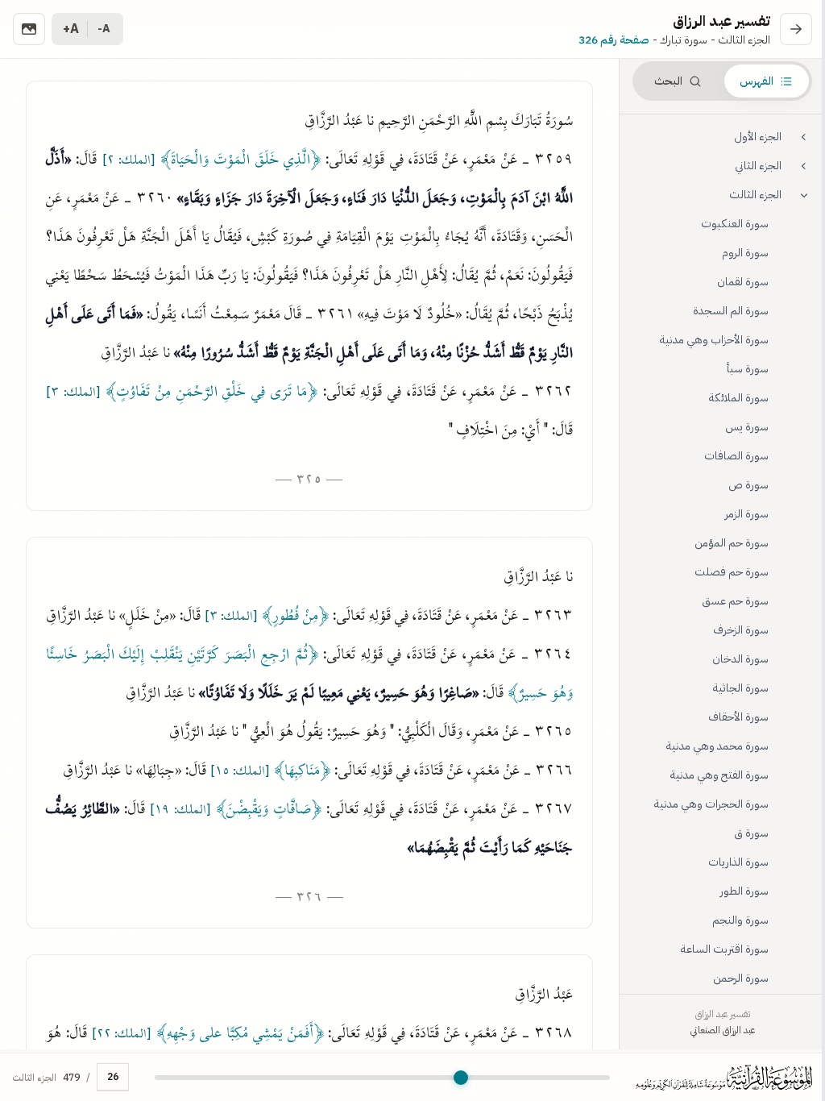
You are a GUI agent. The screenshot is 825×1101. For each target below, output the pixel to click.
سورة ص (748, 484)
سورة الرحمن (741, 978)
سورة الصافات (736, 455)
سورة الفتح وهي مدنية (719, 775)
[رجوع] (796, 29)
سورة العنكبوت (735, 223)
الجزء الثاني (758, 165)
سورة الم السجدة (731, 310)
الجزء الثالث (755, 194)
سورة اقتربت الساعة (725, 949)
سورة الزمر (747, 513)
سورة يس (747, 426)
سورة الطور (744, 891)
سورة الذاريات (738, 862)
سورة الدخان (740, 658)
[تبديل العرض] (29, 29)
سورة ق (751, 833)
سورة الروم (745, 252)
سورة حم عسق (735, 600)
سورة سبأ (748, 368)
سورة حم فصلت (731, 571)
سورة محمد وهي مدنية (717, 745)
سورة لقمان (743, 281)
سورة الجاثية (741, 687)
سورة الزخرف (741, 629)
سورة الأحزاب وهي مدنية (714, 339)
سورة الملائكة (739, 397)
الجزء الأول (757, 136)
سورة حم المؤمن (731, 542)
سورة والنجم (740, 920)
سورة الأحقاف (738, 716)
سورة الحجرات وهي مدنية (711, 804)
